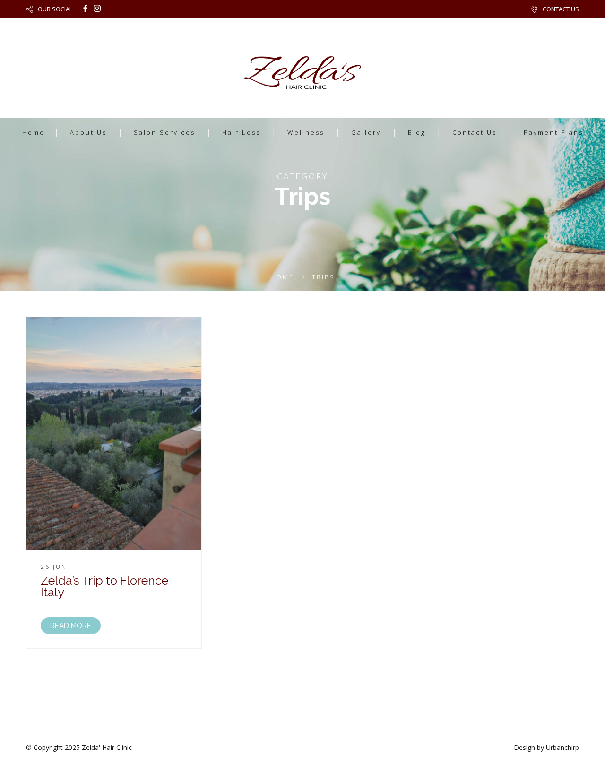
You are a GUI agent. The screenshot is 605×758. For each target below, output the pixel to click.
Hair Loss (241, 132)
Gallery (366, 132)
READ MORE (70, 625)
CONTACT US (561, 9)
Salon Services (164, 132)
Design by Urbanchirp (546, 747)
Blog (416, 132)
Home (33, 132)
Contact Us (474, 132)
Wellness (305, 132)
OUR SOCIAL (55, 9)
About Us (88, 132)
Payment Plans (553, 132)
